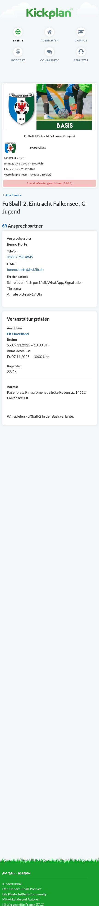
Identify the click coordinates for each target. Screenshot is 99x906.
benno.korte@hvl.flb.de (25, 269)
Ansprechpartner (19, 238)
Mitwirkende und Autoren (21, 899)
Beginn (12, 339)
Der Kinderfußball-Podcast (21, 889)
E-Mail (11, 264)
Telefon (12, 251)
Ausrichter (14, 328)
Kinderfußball (12, 884)
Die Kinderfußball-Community (24, 894)
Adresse (12, 387)
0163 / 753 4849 (20, 257)
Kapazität (14, 366)
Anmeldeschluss (18, 351)
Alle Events (13, 195)
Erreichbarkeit (17, 277)
